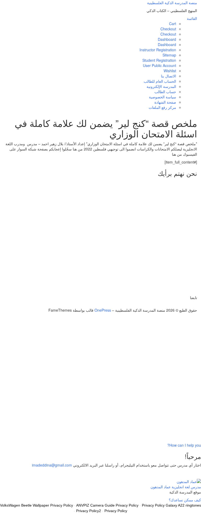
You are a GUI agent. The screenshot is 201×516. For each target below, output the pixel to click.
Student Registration (159, 60)
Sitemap (169, 55)
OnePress (102, 310)
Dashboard (167, 39)
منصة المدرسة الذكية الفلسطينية (172, 2)
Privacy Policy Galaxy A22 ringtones (171, 505)
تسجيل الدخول (163, 434)
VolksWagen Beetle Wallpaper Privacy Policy (36, 505)
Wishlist (170, 70)
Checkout (168, 28)
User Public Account (159, 65)
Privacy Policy (115, 511)
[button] (184, 445)
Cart (172, 23)
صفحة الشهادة (165, 102)
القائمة (192, 18)
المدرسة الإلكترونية (161, 86)
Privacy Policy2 (88, 511)
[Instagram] (187, 304)
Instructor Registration (157, 49)
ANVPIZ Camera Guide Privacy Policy (107, 505)
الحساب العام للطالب (160, 81)
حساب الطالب (165, 91)
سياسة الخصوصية (162, 96)
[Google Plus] (189, 304)
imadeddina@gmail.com (52, 465)
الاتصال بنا (168, 75)
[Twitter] (195, 304)
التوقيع (179, 434)
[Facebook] (192, 304)
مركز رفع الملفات (162, 107)
